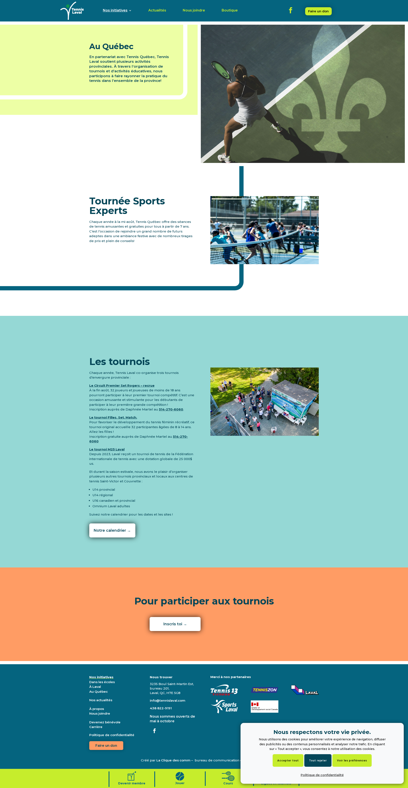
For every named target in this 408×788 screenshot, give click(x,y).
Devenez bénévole (104, 722)
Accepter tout (288, 760)
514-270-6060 (171, 409)
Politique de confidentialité (322, 775)
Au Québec (98, 692)
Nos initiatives (115, 10)
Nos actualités (100, 700)
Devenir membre (131, 783)
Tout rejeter (318, 760)
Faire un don (318, 11)
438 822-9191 (161, 708)
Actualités (157, 10)
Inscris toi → (175, 624)
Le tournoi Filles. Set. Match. (113, 417)
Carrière (95, 727)
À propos (96, 709)
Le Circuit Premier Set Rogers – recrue (121, 385)
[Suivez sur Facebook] (154, 730)
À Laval (95, 687)
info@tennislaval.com (167, 700)
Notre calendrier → (112, 530)
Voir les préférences (352, 760)
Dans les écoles (102, 682)
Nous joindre (194, 10)
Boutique (230, 10)
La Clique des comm (173, 760)
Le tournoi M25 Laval (107, 449)
